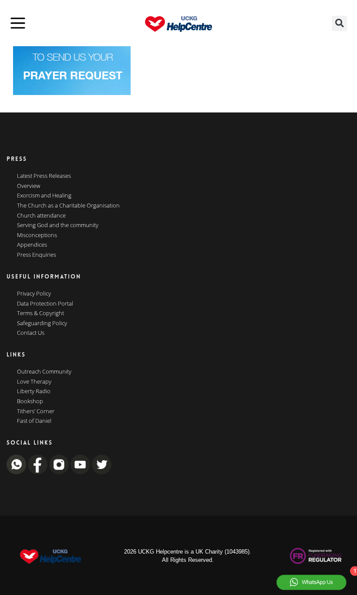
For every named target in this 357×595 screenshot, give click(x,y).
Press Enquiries (36, 255)
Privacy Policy (34, 293)
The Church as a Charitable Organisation (68, 205)
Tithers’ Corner (35, 411)
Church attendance (41, 215)
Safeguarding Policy (42, 323)
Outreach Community (44, 371)
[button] (339, 23)
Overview (28, 186)
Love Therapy (34, 381)
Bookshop (30, 401)
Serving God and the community (57, 225)
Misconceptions (37, 235)
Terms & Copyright (40, 313)
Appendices (32, 244)
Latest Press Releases (44, 176)
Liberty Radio (34, 391)
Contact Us (30, 333)
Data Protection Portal (45, 303)
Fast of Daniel (34, 421)
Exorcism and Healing (44, 195)
